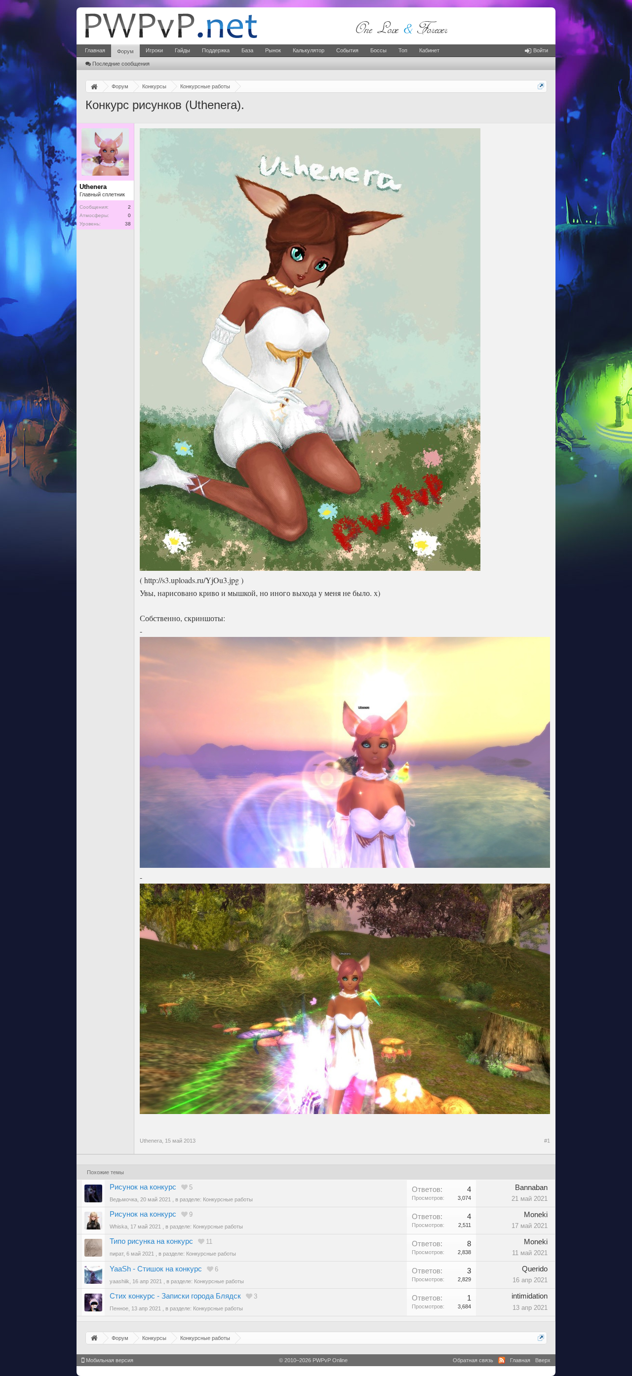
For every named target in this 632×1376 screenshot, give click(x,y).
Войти (540, 50)
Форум (125, 51)
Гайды (182, 50)
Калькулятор (308, 50)
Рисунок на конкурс (143, 1187)
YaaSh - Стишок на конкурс (156, 1269)
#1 (547, 1141)
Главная (95, 50)
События (347, 50)
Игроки (154, 50)
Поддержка (216, 50)
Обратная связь (473, 1360)
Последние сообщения (121, 64)
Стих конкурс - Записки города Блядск (175, 1296)
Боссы (378, 50)
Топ (402, 50)
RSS (501, 1360)
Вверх (543, 1360)
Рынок (273, 50)
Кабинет (429, 50)
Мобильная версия (108, 1360)
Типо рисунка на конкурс (151, 1241)
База (247, 50)
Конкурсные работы (228, 1199)
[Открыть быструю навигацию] (541, 86)
